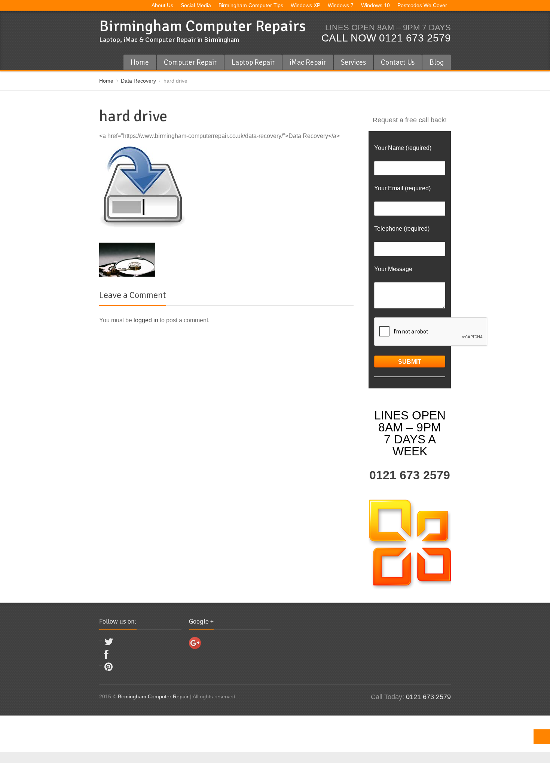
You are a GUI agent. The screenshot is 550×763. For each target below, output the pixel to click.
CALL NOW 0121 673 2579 (386, 38)
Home (140, 62)
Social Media (196, 5)
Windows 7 (341, 5)
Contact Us (398, 62)
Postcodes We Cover (422, 5)
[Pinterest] (108, 668)
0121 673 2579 (409, 475)
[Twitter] (108, 643)
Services (353, 62)
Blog (437, 62)
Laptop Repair (253, 62)
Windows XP (305, 5)
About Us (162, 5)
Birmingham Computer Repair (153, 696)
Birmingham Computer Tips (251, 5)
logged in (146, 320)
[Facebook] (106, 656)
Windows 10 (375, 5)
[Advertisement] (136, 732)
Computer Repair (190, 62)
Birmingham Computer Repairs (202, 26)
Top (542, 736)
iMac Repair (308, 62)
